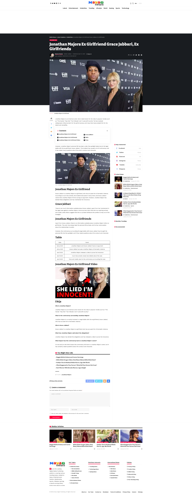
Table (86, 137)
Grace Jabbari (89, 134)
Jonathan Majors (66, 374)
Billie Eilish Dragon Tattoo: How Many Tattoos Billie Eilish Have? (76, 360)
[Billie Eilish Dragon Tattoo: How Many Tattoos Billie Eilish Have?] (118, 186)
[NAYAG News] (96, 3)
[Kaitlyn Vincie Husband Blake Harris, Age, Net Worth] (118, 204)
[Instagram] (58, 3)
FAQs (86, 140)
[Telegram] (60, 3)
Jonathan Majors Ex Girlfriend (67, 134)
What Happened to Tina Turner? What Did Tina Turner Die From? (76, 365)
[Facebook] (50, 3)
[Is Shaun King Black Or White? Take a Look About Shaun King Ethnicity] (118, 195)
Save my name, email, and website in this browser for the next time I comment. (70, 413)
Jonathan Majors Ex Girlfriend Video (69, 140)
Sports (132, 206)
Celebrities (53, 40)
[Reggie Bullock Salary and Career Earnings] (118, 179)
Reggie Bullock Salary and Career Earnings (69, 357)
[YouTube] (54, 3)
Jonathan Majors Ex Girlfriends (68, 137)
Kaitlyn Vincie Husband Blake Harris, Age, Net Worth (73, 362)
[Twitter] (52, 3)
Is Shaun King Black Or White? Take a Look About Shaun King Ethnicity (132, 195)
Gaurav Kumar (59, 54)
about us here (61, 485)
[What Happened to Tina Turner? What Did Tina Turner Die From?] (118, 213)
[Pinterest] (56, 3)
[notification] (130, 3)
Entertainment (134, 188)
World (126, 199)
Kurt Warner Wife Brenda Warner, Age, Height (71, 368)
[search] (133, 3)
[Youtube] (128, 165)
